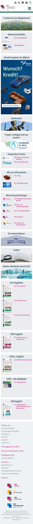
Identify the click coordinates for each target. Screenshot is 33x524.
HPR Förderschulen (21, 300)
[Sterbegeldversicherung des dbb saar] (8, 200)
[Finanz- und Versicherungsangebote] (8, 206)
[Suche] (30, 2)
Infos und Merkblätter (11, 474)
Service (6, 462)
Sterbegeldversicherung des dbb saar (23, 199)
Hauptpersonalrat (21, 382)
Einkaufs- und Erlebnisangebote (20, 224)
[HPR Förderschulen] (8, 306)
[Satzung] (8, 178)
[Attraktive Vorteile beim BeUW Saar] (8, 158)
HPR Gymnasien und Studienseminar (21, 338)
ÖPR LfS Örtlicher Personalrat (24, 360)
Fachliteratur (19, 217)
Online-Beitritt (8, 458)
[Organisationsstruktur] (8, 185)
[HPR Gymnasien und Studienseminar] (8, 343)
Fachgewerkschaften (11, 446)
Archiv (5, 477)
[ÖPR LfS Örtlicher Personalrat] (8, 366)
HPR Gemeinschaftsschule (23, 315)
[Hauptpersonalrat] (8, 388)
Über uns (6, 425)
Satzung (18, 176)
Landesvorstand (8, 428)
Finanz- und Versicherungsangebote (22, 205)
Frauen (5, 437)
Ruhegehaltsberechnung (12, 471)
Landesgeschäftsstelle (11, 431)
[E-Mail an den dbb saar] (22, 2)
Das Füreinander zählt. (22, 162)
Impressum (15, 511)
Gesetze (5, 468)
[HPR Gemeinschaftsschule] (8, 321)
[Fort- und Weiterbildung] (8, 212)
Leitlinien (6, 434)
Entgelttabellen (20, 45)
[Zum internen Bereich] (26, 2)
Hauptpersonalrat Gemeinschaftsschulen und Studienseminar (23, 406)
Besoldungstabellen (21, 38)
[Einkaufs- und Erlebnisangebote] (8, 224)
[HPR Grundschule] (8, 292)
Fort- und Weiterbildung (22, 211)
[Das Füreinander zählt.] (8, 163)
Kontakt (8, 511)
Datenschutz (23, 511)
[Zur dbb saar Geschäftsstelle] (18, 2)
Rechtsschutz (7, 465)
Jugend (5, 440)
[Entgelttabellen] (8, 48)
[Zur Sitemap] (15, 2)
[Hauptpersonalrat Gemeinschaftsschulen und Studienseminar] (8, 410)
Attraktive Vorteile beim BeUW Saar (22, 158)
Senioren (6, 443)
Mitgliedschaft (8, 455)
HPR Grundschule (21, 286)
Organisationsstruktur (22, 183)
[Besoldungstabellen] (8, 40)
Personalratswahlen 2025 (13, 451)
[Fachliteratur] (8, 218)
